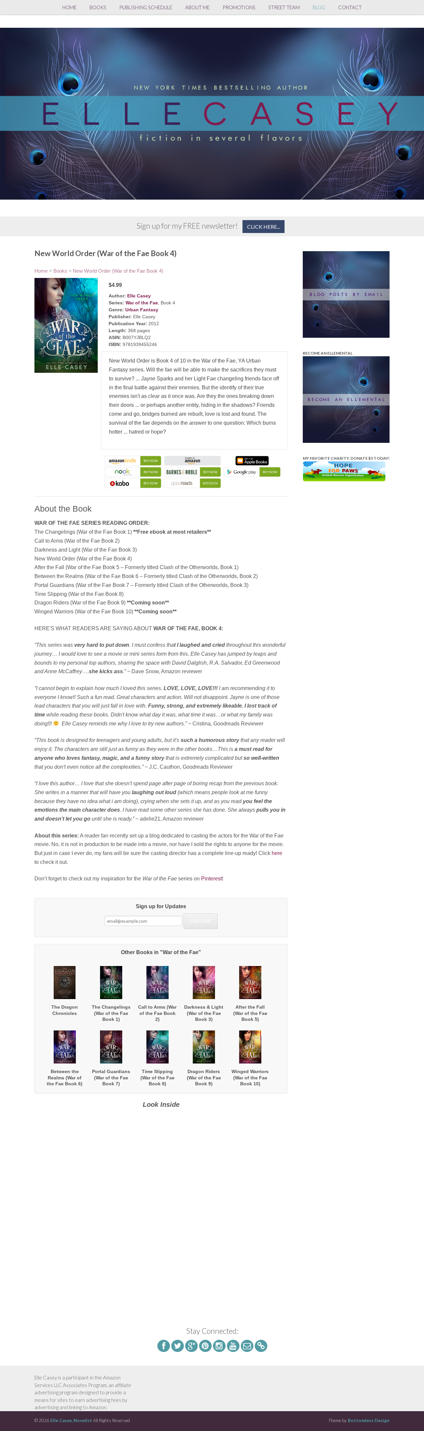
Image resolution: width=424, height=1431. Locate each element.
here (277, 853)
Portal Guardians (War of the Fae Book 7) (111, 1077)
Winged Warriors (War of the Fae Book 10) (250, 1077)
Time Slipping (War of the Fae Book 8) (157, 1077)
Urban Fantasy (141, 309)
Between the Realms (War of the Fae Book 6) (64, 1077)
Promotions (239, 7)
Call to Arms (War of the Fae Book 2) (157, 1013)
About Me (197, 7)
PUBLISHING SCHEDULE (145, 7)
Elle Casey (139, 295)
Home (69, 7)
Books (97, 7)
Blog (319, 7)
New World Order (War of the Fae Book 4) (118, 271)
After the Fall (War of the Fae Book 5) (250, 1013)
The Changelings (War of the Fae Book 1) (111, 1013)
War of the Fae (142, 302)
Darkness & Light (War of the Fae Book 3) (203, 1013)
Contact (350, 7)
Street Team (284, 7)
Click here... (263, 226)
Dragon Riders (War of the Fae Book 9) (204, 1077)
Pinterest (211, 878)
